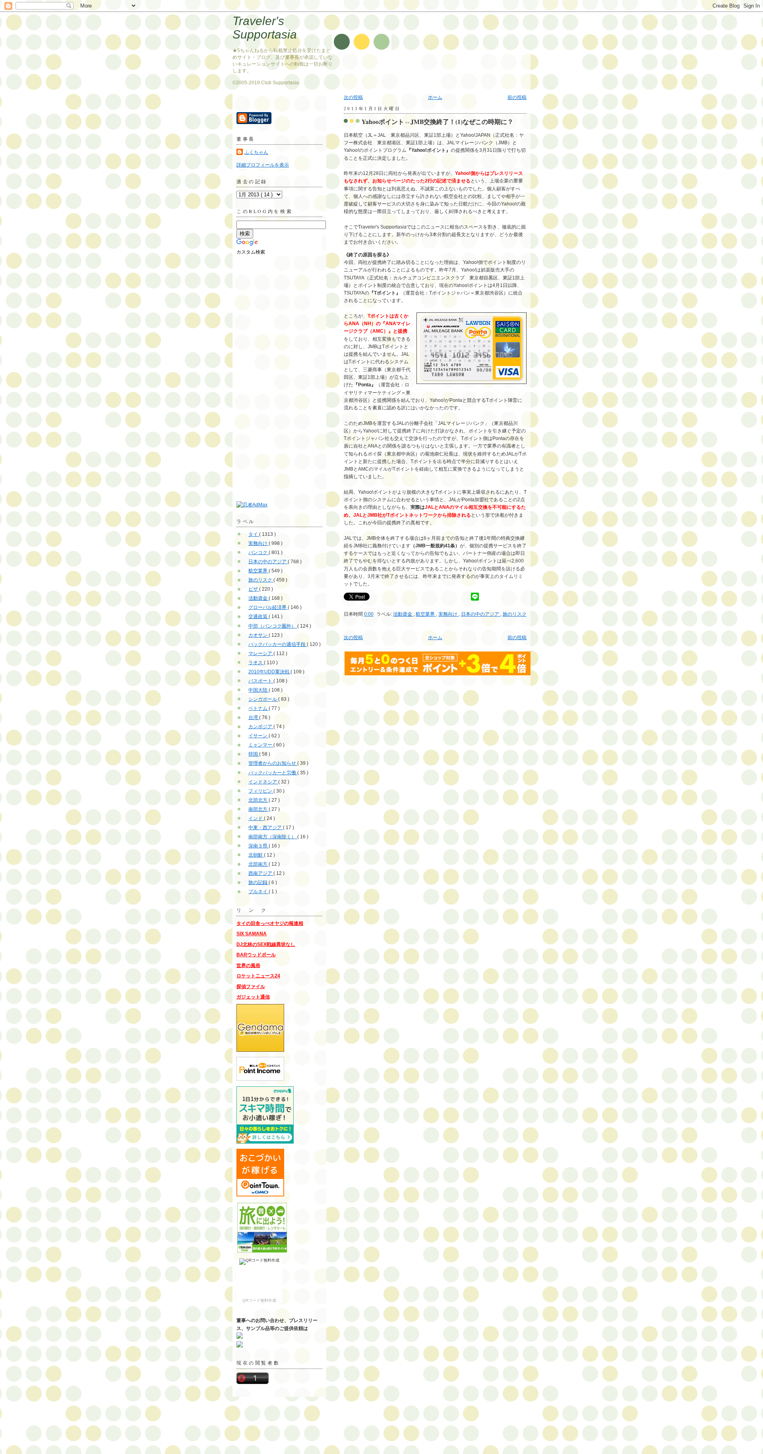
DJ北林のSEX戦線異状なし (265, 944)
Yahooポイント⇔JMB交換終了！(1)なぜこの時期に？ (437, 121)
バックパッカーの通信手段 (277, 644)
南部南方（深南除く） (272, 836)
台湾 (253, 717)
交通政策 (258, 616)
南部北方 (258, 809)
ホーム (435, 97)
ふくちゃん (256, 152)
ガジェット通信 (253, 997)
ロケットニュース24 (258, 976)
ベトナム (258, 708)
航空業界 (426, 614)
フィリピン (260, 791)
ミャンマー (260, 745)
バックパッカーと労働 (272, 772)
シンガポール (263, 699)
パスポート (260, 681)
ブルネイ (258, 891)
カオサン (258, 635)
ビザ (253, 589)
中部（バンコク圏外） (272, 626)
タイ (253, 534)
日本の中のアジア (480, 614)
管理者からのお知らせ (272, 763)
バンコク (258, 552)
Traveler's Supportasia (264, 27)
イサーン (258, 736)
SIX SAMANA (251, 933)
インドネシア (263, 782)
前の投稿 (517, 97)
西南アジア (260, 873)
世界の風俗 (248, 965)
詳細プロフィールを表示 (262, 165)
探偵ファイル (250, 986)
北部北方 (258, 800)
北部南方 (258, 864)
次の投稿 (353, 97)
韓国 (253, 754)
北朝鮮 (256, 855)
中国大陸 (258, 690)
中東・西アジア (265, 827)
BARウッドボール (256, 955)
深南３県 (258, 846)
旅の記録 (258, 882)
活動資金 (403, 614)
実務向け (448, 614)
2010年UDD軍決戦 (269, 672)
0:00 (369, 614)
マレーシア (260, 653)
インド (256, 818)
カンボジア (260, 726)
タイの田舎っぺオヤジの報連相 (269, 923)
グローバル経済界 (268, 607)
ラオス (256, 662)
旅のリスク (515, 614)
